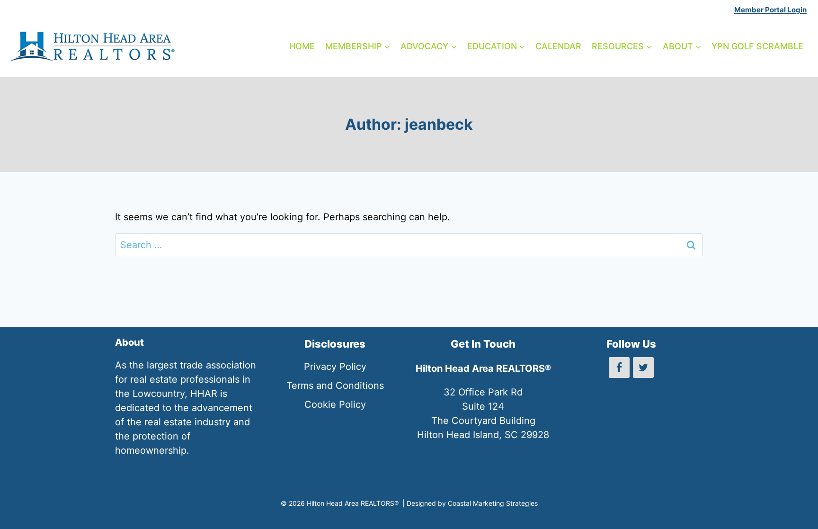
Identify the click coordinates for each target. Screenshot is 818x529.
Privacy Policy (335, 366)
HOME (302, 46)
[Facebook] (619, 367)
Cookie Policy (335, 404)
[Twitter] (643, 367)
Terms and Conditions (335, 385)
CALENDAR (558, 46)
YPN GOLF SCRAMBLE (757, 46)
